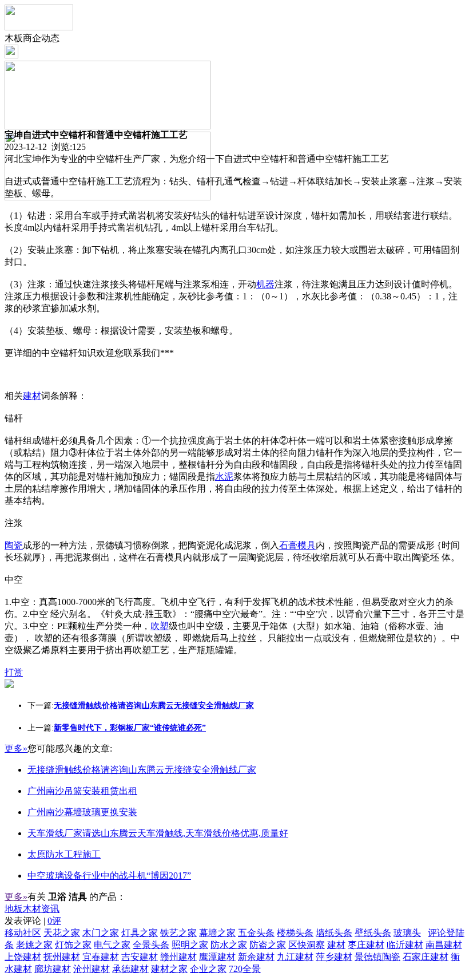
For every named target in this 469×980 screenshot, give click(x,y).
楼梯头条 (295, 933)
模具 (306, 545)
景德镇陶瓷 (377, 957)
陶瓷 (14, 545)
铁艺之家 (178, 933)
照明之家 (190, 945)
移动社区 (23, 933)
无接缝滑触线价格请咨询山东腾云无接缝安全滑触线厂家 (141, 769)
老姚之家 (34, 945)
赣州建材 (178, 957)
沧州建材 (91, 969)
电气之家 (112, 945)
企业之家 (208, 969)
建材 (32, 396)
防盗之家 (267, 945)
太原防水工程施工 (64, 854)
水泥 (224, 476)
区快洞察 (306, 945)
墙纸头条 (334, 933)
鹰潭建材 (217, 957)
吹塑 (159, 626)
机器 (265, 284)
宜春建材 (100, 957)
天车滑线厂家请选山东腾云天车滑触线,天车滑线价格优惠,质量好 (157, 833)
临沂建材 (405, 945)
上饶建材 (23, 957)
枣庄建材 (366, 945)
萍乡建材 (334, 957)
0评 (54, 921)
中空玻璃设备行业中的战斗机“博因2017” (109, 875)
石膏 (288, 545)
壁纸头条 (373, 933)
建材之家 (169, 969)
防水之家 (228, 945)
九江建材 (295, 957)
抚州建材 (61, 957)
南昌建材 (444, 945)
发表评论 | (33, 921)
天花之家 (61, 933)
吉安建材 (139, 957)
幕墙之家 (217, 933)
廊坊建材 (52, 969)
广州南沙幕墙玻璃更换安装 (82, 812)
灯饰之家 (73, 945)
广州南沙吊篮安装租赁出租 (82, 791)
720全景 (245, 969)
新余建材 (256, 957)
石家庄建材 (425, 957)
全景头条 (151, 945)
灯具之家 (139, 933)
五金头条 (256, 933)
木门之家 (100, 933)
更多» (16, 748)
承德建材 (130, 969)
